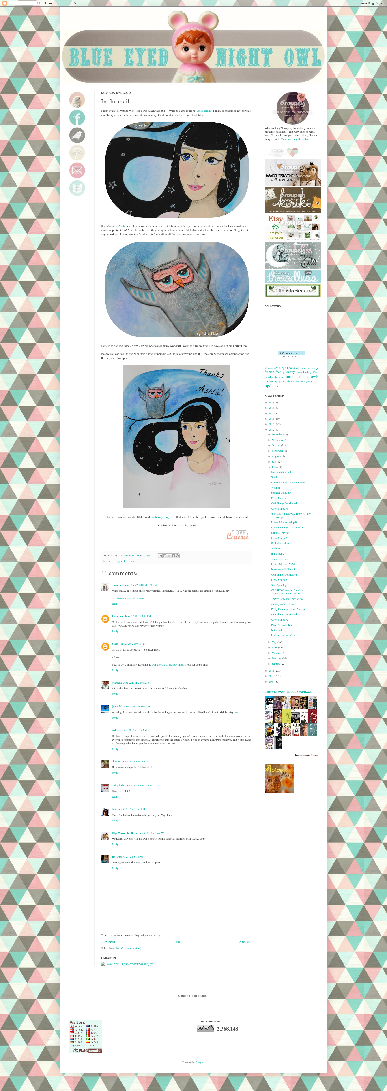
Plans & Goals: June (282, 625)
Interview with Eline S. (283, 569)
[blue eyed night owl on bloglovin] (291, 356)
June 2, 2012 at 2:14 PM (138, 616)
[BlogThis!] (164, 555)
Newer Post (108, 941)
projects (286, 381)
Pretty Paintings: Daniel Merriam (288, 609)
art (112, 561)
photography (273, 381)
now (236, 712)
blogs (117, 561)
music (304, 376)
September (278, 450)
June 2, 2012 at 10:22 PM (136, 682)
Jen (114, 809)
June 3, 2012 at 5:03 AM (137, 706)
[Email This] (160, 555)
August (276, 456)
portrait (130, 561)
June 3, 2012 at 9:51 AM (138, 785)
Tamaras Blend (120, 585)
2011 (272, 670)
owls (314, 376)
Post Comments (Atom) (128, 948)
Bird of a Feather (280, 543)
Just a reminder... (280, 559)
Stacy (115, 644)
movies (292, 376)
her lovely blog (160, 517)
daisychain (118, 785)
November (278, 440)
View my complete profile (295, 139)
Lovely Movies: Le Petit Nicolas (288, 482)
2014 (272, 418)
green (299, 372)
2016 (272, 407)
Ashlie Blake (203, 110)
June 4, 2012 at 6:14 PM (130, 856)
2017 (272, 402)
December (277, 434)
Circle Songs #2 (279, 619)
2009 (272, 681)
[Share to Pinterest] (177, 555)
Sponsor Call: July (281, 492)
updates (271, 385)
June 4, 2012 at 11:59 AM (131, 809)
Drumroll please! (280, 532)
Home (177, 941)
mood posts (271, 377)
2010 (272, 676)
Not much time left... (282, 472)
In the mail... (277, 553)
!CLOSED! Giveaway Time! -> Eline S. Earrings (292, 515)
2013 (272, 424)
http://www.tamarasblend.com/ (128, 598)
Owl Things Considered (284, 503)
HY (114, 857)
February (277, 658)
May (274, 642)
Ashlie (122, 226)
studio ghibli (306, 381)
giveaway (289, 372)
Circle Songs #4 (279, 538)
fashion (269, 372)
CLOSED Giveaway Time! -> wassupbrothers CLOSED (287, 591)
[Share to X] (169, 555)
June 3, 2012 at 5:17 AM (133, 730)
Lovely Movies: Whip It (284, 522)
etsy (315, 367)
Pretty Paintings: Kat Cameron (287, 527)
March (276, 653)
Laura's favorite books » (306, 754)
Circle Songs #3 (279, 579)
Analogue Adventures (283, 604)
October (276, 445)
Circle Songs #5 (279, 508)
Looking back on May (283, 635)
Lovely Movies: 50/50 (283, 564)
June (274, 467)
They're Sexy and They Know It (288, 598)
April (275, 647)
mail (123, 561)
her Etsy (184, 525)
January (276, 663)
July (274, 461)
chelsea (116, 761)
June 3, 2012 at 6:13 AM (134, 761)
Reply (115, 603)
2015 (272, 413)
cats (298, 368)
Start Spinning (278, 585)
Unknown (118, 616)
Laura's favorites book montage (288, 692)
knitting (307, 372)
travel (315, 381)
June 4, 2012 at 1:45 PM (151, 833)
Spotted (275, 477)
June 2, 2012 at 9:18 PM (133, 643)
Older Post (244, 941)
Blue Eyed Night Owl (129, 555)
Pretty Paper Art (279, 498)
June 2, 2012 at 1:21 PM (144, 585)
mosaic (281, 377)
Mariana (117, 683)
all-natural (269, 368)
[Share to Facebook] (173, 555)
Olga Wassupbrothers (124, 833)
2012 (272, 429)
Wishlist (275, 487)
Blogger (200, 1062)
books (291, 368)
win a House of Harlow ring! (167, 664)
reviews (295, 381)
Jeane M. (117, 706)
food (278, 372)
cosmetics (305, 368)
